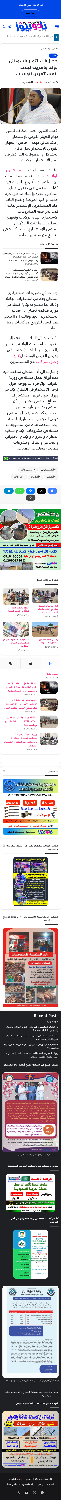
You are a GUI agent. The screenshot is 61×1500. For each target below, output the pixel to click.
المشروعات (27, 469)
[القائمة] (57, 27)
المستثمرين (47, 469)
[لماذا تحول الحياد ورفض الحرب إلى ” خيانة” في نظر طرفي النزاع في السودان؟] (49, 722)
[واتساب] (20, 491)
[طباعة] (30, 498)
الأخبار (44, 48)
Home (56, 1392)
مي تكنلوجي (14, 1479)
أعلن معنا (30, 12)
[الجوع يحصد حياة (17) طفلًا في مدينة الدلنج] (16, 596)
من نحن (41, 1484)
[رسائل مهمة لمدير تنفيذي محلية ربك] (45, 629)
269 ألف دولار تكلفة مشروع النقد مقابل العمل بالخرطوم (48, 609)
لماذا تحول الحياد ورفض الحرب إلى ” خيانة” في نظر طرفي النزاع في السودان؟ (21, 722)
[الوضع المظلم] (4, 27)
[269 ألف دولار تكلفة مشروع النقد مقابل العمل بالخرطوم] (45, 595)
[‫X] (41, 491)
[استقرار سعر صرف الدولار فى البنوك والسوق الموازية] (16, 629)
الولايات (34, 476)
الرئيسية (52, 48)
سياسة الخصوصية (27, 1484)
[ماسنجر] (30, 491)
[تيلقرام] (9, 491)
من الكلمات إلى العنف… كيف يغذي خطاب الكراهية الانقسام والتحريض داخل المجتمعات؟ (20, 257)
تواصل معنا (12, 1484)
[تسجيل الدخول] (9, 27)
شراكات (18, 476)
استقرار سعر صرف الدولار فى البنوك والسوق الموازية (16, 643)
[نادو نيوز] (30, 26)
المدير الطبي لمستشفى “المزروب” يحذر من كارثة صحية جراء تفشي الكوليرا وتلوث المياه (21, 273)
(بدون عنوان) (51, 674)
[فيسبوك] (52, 491)
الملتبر (50, 476)
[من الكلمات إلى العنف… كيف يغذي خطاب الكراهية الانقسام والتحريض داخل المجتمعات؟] (49, 258)
